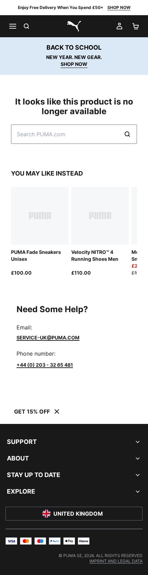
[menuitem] (115, 561)
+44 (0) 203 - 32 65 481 (45, 365)
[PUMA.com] (74, 26)
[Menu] (12, 26)
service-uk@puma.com (48, 337)
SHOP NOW (118, 7)
